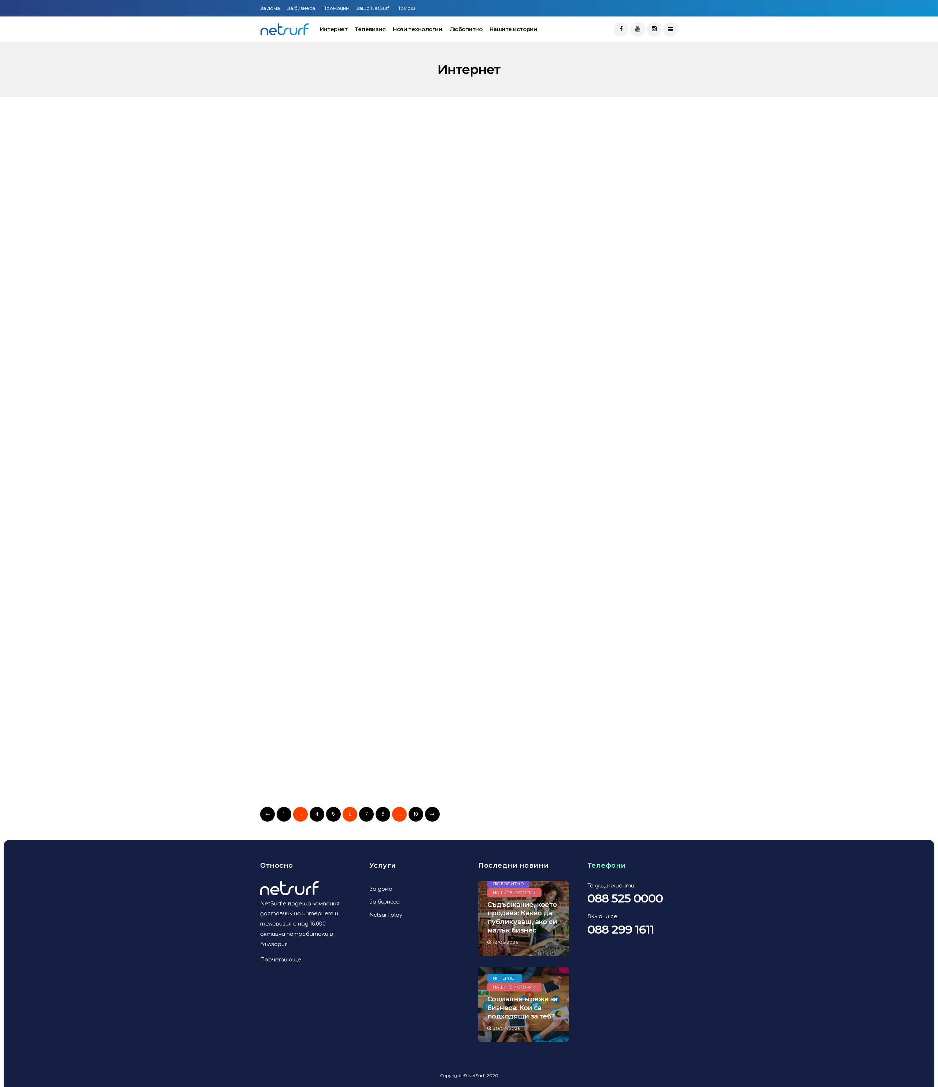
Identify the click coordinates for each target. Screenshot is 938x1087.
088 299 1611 (620, 929)
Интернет (333, 29)
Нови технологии (417, 29)
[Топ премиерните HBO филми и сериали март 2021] (472, 467)
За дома (270, 8)
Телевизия (370, 29)
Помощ (405, 8)
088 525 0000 (625, 898)
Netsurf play (385, 915)
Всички (282, 163)
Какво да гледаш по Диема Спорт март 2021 (316, 523)
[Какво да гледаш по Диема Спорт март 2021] (327, 467)
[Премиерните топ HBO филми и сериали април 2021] (327, 190)
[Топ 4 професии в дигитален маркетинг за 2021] (472, 605)
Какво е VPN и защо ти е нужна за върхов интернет (470, 800)
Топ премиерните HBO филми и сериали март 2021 (469, 523)
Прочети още (280, 960)
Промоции (335, 8)
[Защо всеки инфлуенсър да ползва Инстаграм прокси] (327, 743)
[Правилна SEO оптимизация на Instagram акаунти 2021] (327, 329)
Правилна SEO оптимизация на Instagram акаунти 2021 (326, 385)
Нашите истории (513, 29)
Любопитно (466, 29)
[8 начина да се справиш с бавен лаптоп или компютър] (472, 329)
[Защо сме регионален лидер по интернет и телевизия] (327, 605)
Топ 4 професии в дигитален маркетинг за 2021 (466, 661)
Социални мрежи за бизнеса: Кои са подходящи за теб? (522, 1007)
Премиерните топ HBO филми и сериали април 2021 (325, 247)
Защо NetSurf (372, 8)
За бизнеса (301, 8)
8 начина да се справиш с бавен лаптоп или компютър (466, 385)
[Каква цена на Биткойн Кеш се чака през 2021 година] (472, 190)
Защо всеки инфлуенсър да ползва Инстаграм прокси (318, 800)
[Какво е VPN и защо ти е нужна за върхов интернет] (472, 743)
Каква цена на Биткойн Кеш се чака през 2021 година (469, 247)
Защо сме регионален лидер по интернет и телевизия (321, 661)
